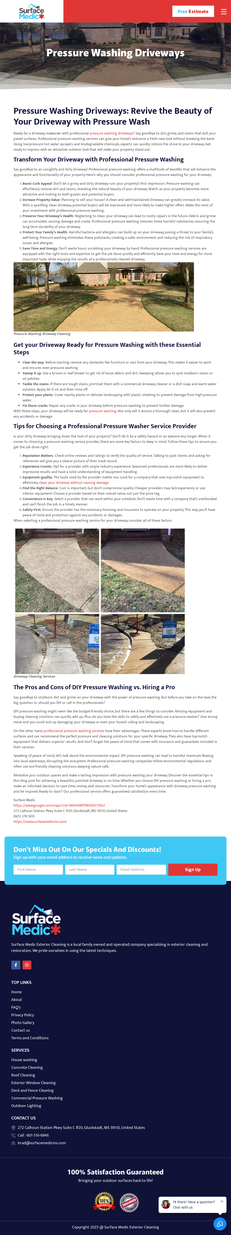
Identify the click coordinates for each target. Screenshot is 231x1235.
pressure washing (102, 411)
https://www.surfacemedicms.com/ (40, 822)
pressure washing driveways (111, 133)
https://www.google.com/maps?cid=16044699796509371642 (59, 806)
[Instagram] (27, 965)
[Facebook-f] (15, 965)
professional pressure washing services (74, 731)
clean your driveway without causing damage (74, 483)
